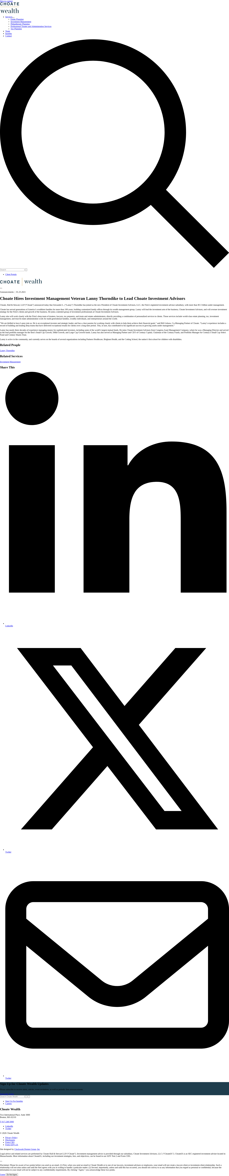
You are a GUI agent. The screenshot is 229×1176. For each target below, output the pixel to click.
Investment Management (21, 22)
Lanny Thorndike (7, 350)
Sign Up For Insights (14, 1101)
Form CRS (9, 1142)
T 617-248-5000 (7, 1122)
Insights (8, 33)
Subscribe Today (7, 1094)
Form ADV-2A (11, 1145)
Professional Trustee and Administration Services (31, 26)
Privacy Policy (11, 1137)
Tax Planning (16, 29)
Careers (8, 1103)
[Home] (21, 285)
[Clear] (26, 1096)
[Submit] (29, 1096)
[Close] (1, 1161)
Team (7, 31)
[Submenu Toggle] (13, 17)
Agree (2, 1174)
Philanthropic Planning (20, 24)
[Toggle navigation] (1, 288)
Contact (8, 36)
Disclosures (10, 1140)
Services (8, 17)
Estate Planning (17, 19)
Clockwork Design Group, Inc (27, 1149)
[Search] (26, 269)
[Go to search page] (114, 267)
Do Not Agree (12, 1175)
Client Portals (11, 274)
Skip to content (6, 1)
